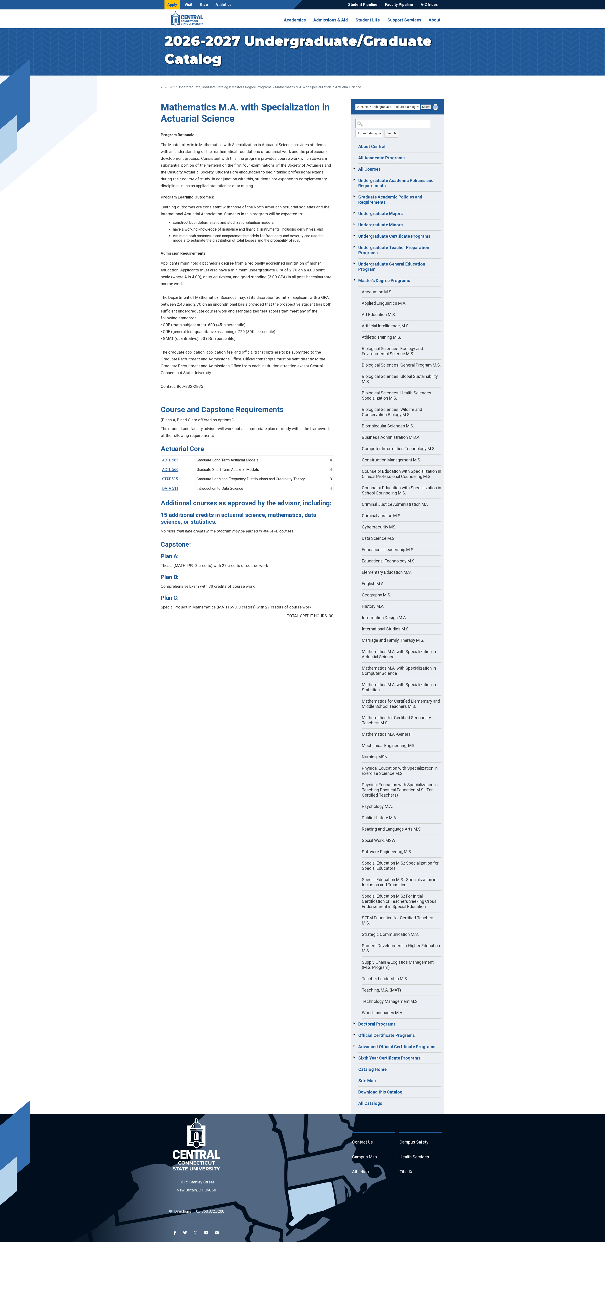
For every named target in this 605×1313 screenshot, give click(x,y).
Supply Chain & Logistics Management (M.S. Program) (398, 965)
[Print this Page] (436, 107)
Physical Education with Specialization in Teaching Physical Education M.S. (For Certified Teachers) (400, 790)
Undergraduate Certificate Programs (394, 236)
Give (204, 4)
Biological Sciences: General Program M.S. (401, 365)
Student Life (367, 19)
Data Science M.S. (378, 538)
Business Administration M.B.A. (391, 437)
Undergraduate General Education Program (391, 267)
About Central (371, 146)
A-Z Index (429, 4)
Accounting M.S (376, 291)
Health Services (414, 1156)
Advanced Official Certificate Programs (396, 1046)
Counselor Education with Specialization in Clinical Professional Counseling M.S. (401, 474)
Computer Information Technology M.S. (399, 448)
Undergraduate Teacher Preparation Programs (393, 250)
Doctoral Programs (377, 1024)
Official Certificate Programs (386, 1035)
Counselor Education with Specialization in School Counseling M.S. (401, 490)
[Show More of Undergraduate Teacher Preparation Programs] (354, 247)
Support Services (404, 19)
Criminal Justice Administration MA (395, 504)
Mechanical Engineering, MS (388, 745)
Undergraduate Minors (380, 224)
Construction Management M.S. (391, 459)
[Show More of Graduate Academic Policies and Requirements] (354, 196)
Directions (182, 1211)
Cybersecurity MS (378, 526)
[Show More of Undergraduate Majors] (354, 213)
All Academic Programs (381, 157)
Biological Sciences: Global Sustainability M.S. (400, 379)
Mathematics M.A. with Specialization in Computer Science (399, 671)
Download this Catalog (380, 1091)
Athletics (224, 4)
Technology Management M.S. (390, 1001)
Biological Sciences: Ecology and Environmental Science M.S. (392, 351)
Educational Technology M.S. (388, 560)
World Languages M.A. (382, 1012)
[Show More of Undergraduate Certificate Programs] (354, 235)
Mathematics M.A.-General (386, 734)
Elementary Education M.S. (387, 572)
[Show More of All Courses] (354, 168)
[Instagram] (195, 1233)
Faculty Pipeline (399, 4)
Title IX (405, 1171)
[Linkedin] (206, 1233)
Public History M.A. (379, 817)
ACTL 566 (170, 469)
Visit (188, 4)
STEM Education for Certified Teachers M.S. (398, 920)
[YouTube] (217, 1233)
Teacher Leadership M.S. (385, 978)
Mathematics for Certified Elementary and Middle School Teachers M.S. (401, 704)
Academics (295, 19)
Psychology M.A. (377, 806)
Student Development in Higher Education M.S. (401, 948)
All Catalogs (370, 1103)
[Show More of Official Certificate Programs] (354, 1034)
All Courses (369, 169)
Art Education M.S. (379, 314)
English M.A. (373, 583)
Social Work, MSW (378, 840)
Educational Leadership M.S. (388, 549)
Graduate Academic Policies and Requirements (390, 199)
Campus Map (364, 1156)
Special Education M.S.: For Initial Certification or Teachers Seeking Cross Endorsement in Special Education (399, 901)
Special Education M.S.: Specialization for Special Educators (400, 866)
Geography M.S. (376, 594)
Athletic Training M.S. (381, 337)
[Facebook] (175, 1233)
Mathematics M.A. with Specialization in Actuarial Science (399, 654)
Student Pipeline (362, 4)
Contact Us (362, 1142)
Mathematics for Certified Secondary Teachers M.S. (396, 720)
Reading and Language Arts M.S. (392, 829)
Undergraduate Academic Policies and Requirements (396, 183)
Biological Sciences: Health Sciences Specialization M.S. (396, 395)
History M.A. (373, 606)
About (435, 19)
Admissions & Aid (330, 19)
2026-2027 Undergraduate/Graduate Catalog (194, 87)
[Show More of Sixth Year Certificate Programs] (354, 1057)
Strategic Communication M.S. (390, 934)
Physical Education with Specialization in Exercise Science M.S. (400, 771)
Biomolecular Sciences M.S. (388, 425)
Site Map (367, 1080)
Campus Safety (413, 1142)
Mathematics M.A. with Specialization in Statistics (399, 687)
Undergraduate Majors (380, 213)
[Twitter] (185, 1233)
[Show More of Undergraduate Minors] (354, 224)
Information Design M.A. (384, 617)
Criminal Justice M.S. (381, 515)
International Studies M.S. (386, 628)
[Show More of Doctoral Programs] (354, 1023)
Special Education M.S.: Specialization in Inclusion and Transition (399, 882)
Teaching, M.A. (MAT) (381, 990)
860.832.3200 (213, 1211)
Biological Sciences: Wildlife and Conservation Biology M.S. (392, 412)
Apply (172, 4)
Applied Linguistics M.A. (384, 303)
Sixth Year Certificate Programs (389, 1057)
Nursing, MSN (375, 756)
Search (391, 133)
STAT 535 (170, 479)
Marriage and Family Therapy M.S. (393, 640)
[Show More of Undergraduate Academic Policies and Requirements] (354, 179)
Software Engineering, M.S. (387, 851)
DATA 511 (170, 488)
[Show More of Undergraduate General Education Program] (354, 263)
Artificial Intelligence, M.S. (386, 325)
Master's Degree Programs (252, 87)
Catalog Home (372, 1069)
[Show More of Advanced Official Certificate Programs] (354, 1046)
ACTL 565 (170, 460)
